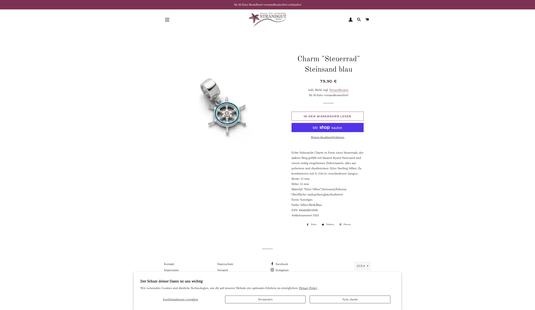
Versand (222, 270)
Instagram (282, 270)
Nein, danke (350, 299)
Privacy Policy (308, 288)
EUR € (361, 266)
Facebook (281, 264)
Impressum (171, 270)
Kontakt (169, 264)
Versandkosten (338, 90)
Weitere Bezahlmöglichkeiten (327, 137)
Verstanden (265, 299)
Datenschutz (225, 264)
